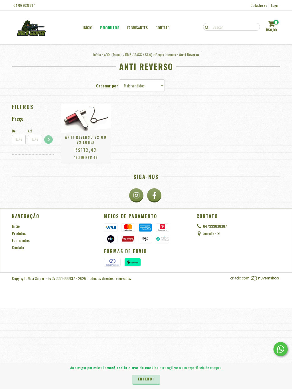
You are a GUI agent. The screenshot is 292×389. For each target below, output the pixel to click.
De (14, 130)
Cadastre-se (259, 5)
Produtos (109, 27)
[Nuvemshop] (255, 279)
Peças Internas (165, 54)
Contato (162, 27)
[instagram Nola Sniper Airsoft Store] (136, 195)
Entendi (146, 378)
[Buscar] (205, 26)
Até (30, 130)
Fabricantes (137, 27)
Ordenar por (107, 86)
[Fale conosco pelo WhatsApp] (280, 349)
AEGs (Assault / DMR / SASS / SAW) (128, 54)
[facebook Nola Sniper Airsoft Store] (154, 195)
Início (87, 27)
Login (275, 5)
